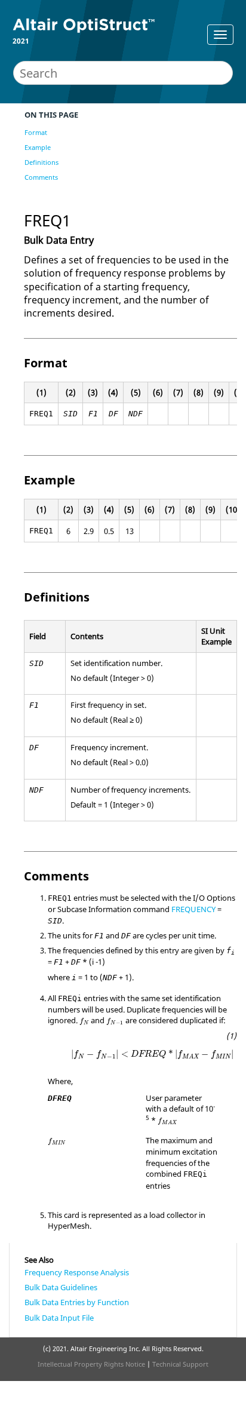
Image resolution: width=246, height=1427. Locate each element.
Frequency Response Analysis (76, 1272)
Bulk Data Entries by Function (76, 1302)
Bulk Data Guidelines (60, 1287)
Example (37, 147)
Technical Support (180, 1364)
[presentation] (84, 1021)
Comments (41, 177)
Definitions (41, 162)
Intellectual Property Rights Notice (91, 1364)
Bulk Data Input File (59, 1317)
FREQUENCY (193, 909)
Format (35, 132)
